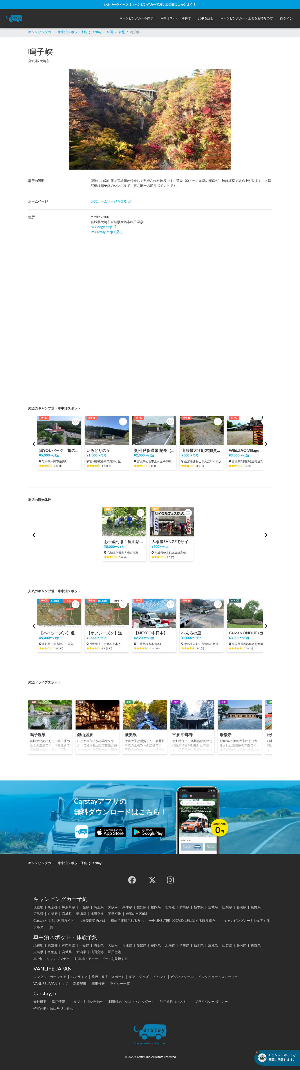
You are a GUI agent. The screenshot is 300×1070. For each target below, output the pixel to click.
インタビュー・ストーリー (218, 977)
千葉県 (84, 907)
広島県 (38, 914)
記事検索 (98, 983)
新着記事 (79, 983)
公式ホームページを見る (109, 201)
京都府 (53, 914)
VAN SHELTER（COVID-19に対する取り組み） (184, 920)
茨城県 (213, 907)
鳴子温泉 (38, 735)
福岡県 (156, 907)
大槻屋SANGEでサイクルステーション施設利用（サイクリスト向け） (172, 542)
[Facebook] (132, 880)
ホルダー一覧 (43, 927)
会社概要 (40, 1001)
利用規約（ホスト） (175, 1001)
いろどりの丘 (98, 451)
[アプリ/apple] (110, 832)
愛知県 (141, 907)
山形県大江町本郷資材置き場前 (201, 451)
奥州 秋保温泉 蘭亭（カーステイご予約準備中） (154, 451)
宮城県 (67, 914)
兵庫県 (127, 907)
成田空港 (97, 914)
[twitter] (152, 880)
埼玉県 (99, 907)
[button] (136, 18)
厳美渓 (131, 735)
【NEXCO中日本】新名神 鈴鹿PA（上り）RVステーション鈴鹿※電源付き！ (154, 633)
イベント (159, 977)
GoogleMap (103, 227)
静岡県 (241, 907)
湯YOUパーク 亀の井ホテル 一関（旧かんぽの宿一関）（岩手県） (59, 451)
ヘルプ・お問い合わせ (86, 1001)
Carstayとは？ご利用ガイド (53, 920)
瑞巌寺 (225, 735)
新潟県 (81, 914)
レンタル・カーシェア (49, 977)
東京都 (53, 907)
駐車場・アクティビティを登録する (101, 959)
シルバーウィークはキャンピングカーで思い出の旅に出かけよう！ (150, 4)
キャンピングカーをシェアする (247, 920)
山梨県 (227, 907)
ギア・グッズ (139, 977)
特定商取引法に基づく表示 (53, 1008)
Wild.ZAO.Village (244, 451)
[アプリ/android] (148, 832)
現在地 (38, 907)
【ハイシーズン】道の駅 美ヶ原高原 (59, 633)
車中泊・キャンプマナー (51, 959)
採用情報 (58, 1001)
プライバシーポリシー (211, 1001)
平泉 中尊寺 (182, 735)
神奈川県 (68, 907)
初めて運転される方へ (127, 920)
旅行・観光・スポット (108, 977)
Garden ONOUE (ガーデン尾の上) (249, 633)
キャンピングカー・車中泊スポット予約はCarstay (64, 32)
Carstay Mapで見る (109, 232)
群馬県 (184, 907)
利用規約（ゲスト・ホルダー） (131, 1001)
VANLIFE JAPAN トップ (50, 983)
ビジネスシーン (182, 977)
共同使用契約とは (92, 920)
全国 (110, 32)
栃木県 (199, 907)
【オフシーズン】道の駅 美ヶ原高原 (107, 633)
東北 (121, 32)
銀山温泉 (85, 735)
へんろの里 (191, 633)
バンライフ (79, 977)
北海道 (170, 907)
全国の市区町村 (137, 914)
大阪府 (113, 907)
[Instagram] (170, 880)
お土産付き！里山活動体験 (124, 542)
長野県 (256, 907)
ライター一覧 (120, 983)
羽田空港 (114, 914)
